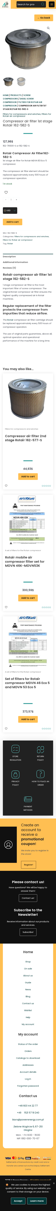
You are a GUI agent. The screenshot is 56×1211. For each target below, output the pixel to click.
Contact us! (28, 898)
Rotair (10, 243)
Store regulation (15, 758)
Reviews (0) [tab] (9, 267)
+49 (19, 1112)
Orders (28, 1051)
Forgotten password (28, 1085)
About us (28, 975)
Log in (28, 1079)
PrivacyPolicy (15, 783)
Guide (28, 982)
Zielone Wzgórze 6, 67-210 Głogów (28, 1128)
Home (6, 95)
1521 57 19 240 (31, 1112)
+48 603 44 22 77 (28, 1105)
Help (28, 1017)
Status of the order (28, 1044)
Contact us (28, 1003)
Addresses (28, 1065)
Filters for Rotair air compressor (18, 240)
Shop (28, 961)
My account (28, 1024)
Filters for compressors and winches (22, 114)
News (28, 989)
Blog (28, 996)
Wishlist (28, 1010)
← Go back (43, 17)
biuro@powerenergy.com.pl (28, 1119)
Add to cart (12, 221)
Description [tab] (9, 256)
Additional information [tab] (15, 262)
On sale (28, 968)
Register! (28, 864)
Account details (28, 1072)
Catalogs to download (28, 1058)
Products (16, 95)
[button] (48, 28)
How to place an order (40, 783)
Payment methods (28, 808)
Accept (18, 1201)
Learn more (37, 1201)
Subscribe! (28, 932)
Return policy (40, 758)
